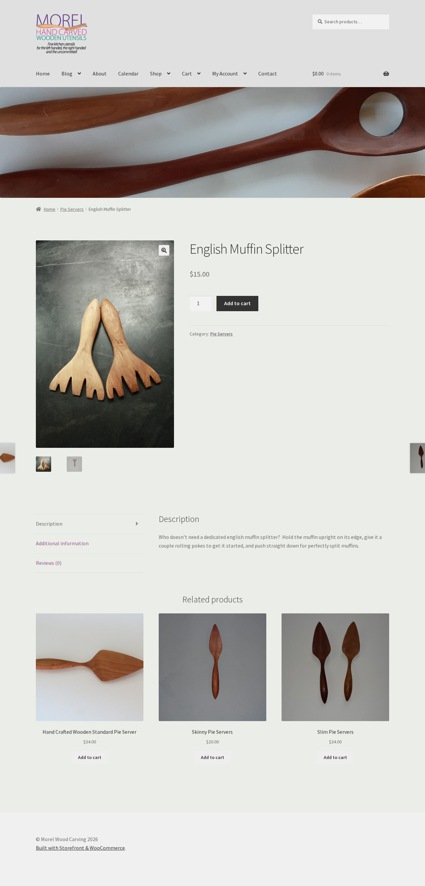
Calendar (128, 73)
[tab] (89, 524)
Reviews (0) (48, 563)
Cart (187, 73)
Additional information (62, 543)
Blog (66, 73)
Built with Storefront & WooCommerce (80, 847)
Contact (267, 73)
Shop (156, 73)
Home (43, 73)
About (100, 73)
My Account (225, 73)
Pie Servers (72, 209)
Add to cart (237, 303)
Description (49, 523)
